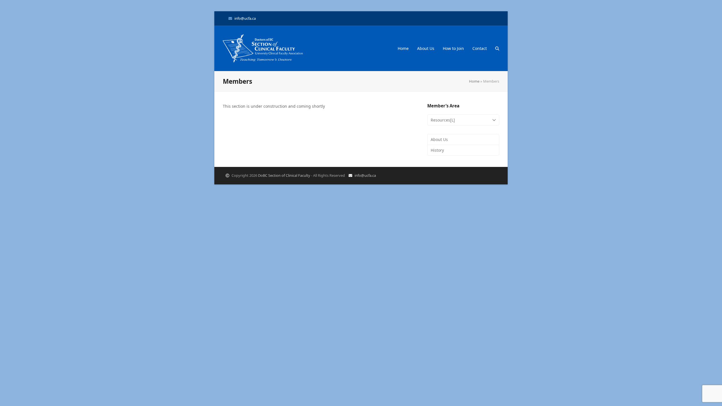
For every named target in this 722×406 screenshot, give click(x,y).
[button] (497, 48)
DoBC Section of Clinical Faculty (284, 175)
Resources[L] (443, 120)
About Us (439, 139)
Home (474, 81)
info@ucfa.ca (245, 18)
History (437, 150)
